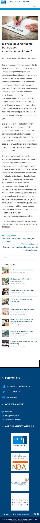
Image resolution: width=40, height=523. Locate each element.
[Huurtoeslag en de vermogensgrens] (5, 270)
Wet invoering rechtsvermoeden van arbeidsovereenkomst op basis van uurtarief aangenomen (21, 322)
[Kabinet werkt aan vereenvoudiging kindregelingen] (5, 301)
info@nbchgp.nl (13, 397)
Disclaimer (8, 411)
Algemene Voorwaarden (13, 420)
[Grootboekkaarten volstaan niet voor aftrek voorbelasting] (5, 343)
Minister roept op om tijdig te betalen (22, 290)
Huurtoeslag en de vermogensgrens (21, 270)
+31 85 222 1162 (13, 392)
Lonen (34, 58)
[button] (35, 5)
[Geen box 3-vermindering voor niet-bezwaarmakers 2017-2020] (5, 333)
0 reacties (21, 272)
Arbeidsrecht (25, 58)
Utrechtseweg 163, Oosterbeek (18, 386)
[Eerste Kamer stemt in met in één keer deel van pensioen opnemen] (5, 311)
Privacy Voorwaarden (12, 416)
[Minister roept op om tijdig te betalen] (5, 291)
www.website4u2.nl (24, 521)
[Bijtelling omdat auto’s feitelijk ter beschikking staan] (5, 281)
